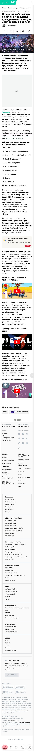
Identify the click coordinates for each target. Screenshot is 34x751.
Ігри (19, 486)
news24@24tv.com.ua (8, 426)
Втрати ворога (9, 536)
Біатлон (7, 648)
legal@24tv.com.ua (24, 722)
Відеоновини (9, 507)
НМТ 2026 (8, 613)
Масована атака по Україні (13, 531)
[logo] (12, 2)
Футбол (7, 643)
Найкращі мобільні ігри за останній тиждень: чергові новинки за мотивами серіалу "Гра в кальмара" (17, 134)
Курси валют (9, 570)
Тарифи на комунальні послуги (15, 575)
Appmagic (6, 112)
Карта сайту (21, 483)
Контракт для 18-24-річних (13, 552)
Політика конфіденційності (7, 477)
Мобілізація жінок (11, 549)
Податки (8, 578)
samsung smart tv (20, 692)
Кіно (7, 587)
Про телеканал (6, 463)
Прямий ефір (9, 504)
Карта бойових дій (11, 523)
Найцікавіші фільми (11, 589)
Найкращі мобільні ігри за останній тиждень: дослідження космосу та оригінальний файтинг (26, 8)
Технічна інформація (24, 468)
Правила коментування (22, 464)
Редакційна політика (8, 460)
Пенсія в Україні (10, 580)
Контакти (21, 471)
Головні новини (10, 499)
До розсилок (12, 675)
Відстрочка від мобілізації (13, 554)
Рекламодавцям (7, 469)
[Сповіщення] (31, 2)
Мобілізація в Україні (13, 542)
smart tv (7, 692)
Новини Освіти (10, 605)
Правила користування (6, 473)
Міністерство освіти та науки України (17, 608)
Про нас (4, 454)
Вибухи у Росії (9, 533)
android (7, 687)
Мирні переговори (11, 525)
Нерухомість (10, 624)
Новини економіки (12, 565)
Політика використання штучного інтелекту (8, 482)
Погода (7, 512)
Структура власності (24, 477)
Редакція (4, 457)
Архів (19, 480)
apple (20, 687)
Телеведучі (5, 466)
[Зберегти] (29, 31)
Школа (7, 610)
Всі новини (9, 497)
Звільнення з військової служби (15, 544)
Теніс (7, 645)
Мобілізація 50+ (10, 547)
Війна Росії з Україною (13, 518)
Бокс (6, 640)
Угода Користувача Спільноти (23, 460)
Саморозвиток (9, 615)
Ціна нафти (8, 568)
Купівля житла (9, 629)
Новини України (10, 502)
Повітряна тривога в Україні (14, 528)
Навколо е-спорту (13, 8)
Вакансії (20, 474)
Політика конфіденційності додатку (23, 455)
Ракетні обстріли (10, 520)
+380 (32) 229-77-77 (13, 720)
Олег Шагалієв (11, 25)
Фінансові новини (11, 573)
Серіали (7, 599)
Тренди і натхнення (11, 631)
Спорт (7, 638)
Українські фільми (11, 591)
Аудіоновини (9, 509)
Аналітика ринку (10, 626)
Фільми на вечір (10, 594)
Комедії (7, 596)
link (19, 434)
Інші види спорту (10, 650)
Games (4, 8)
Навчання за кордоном (12, 618)
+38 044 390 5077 (23, 426)
